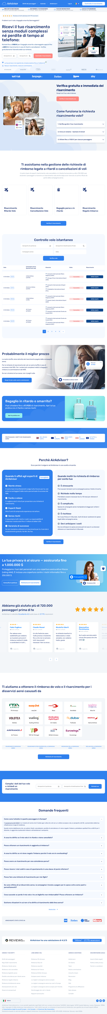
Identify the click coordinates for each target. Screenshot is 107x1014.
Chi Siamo (71, 962)
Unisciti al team (73, 973)
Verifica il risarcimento (53, 223)
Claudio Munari (39, 627)
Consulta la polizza (10, 583)
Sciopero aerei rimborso (38, 976)
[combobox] (9, 56)
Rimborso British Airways (39, 973)
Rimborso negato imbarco (10, 980)
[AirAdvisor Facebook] (97, 1000)
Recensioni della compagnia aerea (70, 747)
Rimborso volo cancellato (10, 969)
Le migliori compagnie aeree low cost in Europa (46, 983)
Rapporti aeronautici (37, 993)
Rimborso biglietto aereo (9, 973)
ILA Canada (31, 1009)
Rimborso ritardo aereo (9, 966)
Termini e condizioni (96, 966)
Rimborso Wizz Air (36, 962)
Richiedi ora (95, 786)
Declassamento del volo (9, 987)
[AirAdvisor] (10, 3)
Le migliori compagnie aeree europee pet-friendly (46, 987)
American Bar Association (46, 1009)
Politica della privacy (96, 962)
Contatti (71, 993)
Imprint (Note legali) (96, 959)
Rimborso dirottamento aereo (11, 983)
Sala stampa (72, 990)
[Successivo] (56, 659)
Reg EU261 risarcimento (9, 962)
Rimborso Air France (37, 969)
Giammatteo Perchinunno (84, 628)
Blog (69, 980)
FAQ (69, 983)
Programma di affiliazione (76, 987)
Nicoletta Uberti (62, 627)
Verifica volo (53, 258)
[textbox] (8, 56)
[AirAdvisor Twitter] (100, 1000)
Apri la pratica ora (14, 415)
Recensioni (71, 976)
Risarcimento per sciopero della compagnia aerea (41, 747)
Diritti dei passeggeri (29, 3)
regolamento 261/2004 (12, 823)
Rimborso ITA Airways (38, 959)
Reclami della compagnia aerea (93, 747)
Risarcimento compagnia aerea (13, 747)
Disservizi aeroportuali (9, 990)
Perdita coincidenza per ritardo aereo (13, 976)
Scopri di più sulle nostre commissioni (17, 380)
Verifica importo (94, 276)
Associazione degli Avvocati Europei (15, 1009)
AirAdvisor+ (53, 3)
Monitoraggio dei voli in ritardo (40, 990)
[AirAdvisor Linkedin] (103, 1000)
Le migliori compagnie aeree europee (42, 980)
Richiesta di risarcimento (30, 583)
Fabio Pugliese (16, 627)
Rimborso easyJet (36, 966)
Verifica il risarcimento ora (67, 99)
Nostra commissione (74, 969)
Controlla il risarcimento (93, 4)
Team (70, 966)
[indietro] (50, 659)
